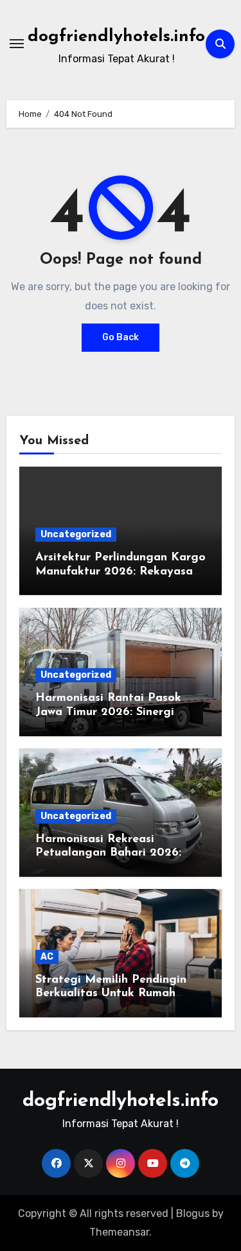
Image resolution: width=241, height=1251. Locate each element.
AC (46, 956)
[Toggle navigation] (16, 43)
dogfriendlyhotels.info (116, 37)
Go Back (120, 337)
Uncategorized (75, 534)
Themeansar (119, 1232)
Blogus (193, 1213)
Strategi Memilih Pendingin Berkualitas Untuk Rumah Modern (110, 994)
